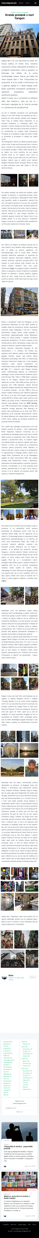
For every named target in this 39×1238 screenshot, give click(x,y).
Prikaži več (33, 977)
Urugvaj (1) (7, 1090)
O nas (27, 3)
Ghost (34, 1224)
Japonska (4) (7, 1058)
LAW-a (4, 581)
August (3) (26, 1044)
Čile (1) (5, 1046)
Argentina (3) (7, 1042)
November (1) (27, 1073)
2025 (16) (24, 1047)
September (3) (28, 1078)
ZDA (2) (5, 1095)
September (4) (28, 1054)
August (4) (26, 1056)
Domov (21, 3)
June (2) (25, 1085)
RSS (29, 1224)
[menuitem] (21, 3)
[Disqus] (19, 1007)
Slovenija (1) (7, 1081)
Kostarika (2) (7, 1069)
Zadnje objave (22, 1224)
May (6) (25, 1087)
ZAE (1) (5, 1092)
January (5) (26, 1066)
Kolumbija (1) (7, 1067)
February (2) (27, 1089)
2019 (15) (24, 1059)
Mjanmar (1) (7, 1076)
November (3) (27, 1049)
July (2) (25, 1082)
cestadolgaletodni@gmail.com (22, 1231)
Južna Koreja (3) (8, 1060)
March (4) (26, 1061)
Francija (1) (7, 1051)
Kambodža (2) (8, 1062)
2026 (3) (24, 1042)
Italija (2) (6, 1055)
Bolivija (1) (6, 1044)
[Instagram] (35, 3)
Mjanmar (25, 12)
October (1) (26, 1075)
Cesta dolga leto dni (9, 3)
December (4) (27, 1071)
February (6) (27, 1063)
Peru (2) (6, 1079)
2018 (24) (24, 1068)
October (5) (26, 1051)
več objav (17, 978)
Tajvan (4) (6, 1088)
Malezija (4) (7, 1074)
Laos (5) (6, 1072)
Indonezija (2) (7, 1053)
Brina (11, 975)
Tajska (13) (7, 1085)
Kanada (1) (6, 1065)
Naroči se (13, 1224)
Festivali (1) (7, 1048)
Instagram (6, 1224)
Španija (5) (7, 1083)
